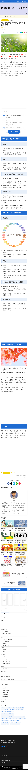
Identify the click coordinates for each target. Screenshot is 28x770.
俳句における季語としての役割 (14, 122)
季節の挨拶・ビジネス (14, 720)
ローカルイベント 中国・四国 (7, 711)
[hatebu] (21, 32)
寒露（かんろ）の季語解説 (13, 115)
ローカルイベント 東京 (20, 716)
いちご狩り (8, 707)
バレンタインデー (19, 709)
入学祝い (20, 718)
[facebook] (17, 32)
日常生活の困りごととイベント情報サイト (14, 8)
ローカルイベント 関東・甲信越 (8, 718)
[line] (22, 32)
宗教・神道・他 (5, 722)
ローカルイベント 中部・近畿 (7, 713)
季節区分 (8, 117)
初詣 (25, 718)
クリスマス (12, 709)
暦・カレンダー (5, 20)
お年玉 (13, 707)
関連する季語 (9, 125)
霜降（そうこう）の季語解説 (14, 127)
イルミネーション (5, 709)
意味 (7, 120)
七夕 (17, 718)
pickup (3, 707)
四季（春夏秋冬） (5, 720)
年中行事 (11, 722)
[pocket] (24, 32)
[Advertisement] (14, 93)
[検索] (24, 609)
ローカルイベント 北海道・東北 (8, 716)
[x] (19, 32)
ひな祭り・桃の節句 (20, 707)
